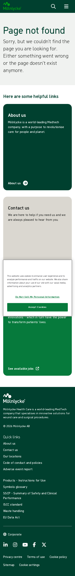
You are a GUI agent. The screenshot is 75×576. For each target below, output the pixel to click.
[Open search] (53, 6)
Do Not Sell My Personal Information (37, 296)
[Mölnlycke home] (12, 6)
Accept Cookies (37, 307)
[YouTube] (24, 544)
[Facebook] (34, 544)
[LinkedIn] (5, 544)
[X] (44, 544)
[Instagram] (15, 544)
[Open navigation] (66, 6)
